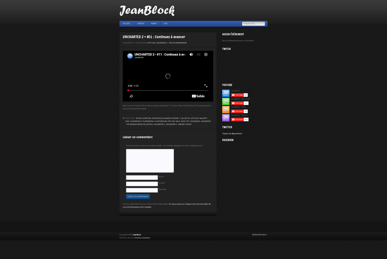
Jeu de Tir (186, 118)
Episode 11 (176, 118)
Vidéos (140, 23)
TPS (187, 121)
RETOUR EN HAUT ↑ (260, 235)
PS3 (169, 121)
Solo (178, 121)
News (154, 23)
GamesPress (146, 238)
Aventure (147, 118)
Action (139, 118)
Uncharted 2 (161, 43)
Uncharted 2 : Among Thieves (178, 124)
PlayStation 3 (136, 121)
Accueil (126, 23)
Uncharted (195, 121)
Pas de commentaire (178, 43)
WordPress (138, 238)
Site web (162, 189)
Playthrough (161, 121)
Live (165, 23)
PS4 (173, 121)
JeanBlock (137, 235)
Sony (183, 121)
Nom (162, 177)
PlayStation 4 (148, 121)
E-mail (162, 183)
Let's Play (151, 43)
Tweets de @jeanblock (232, 133)
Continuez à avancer (161, 118)
